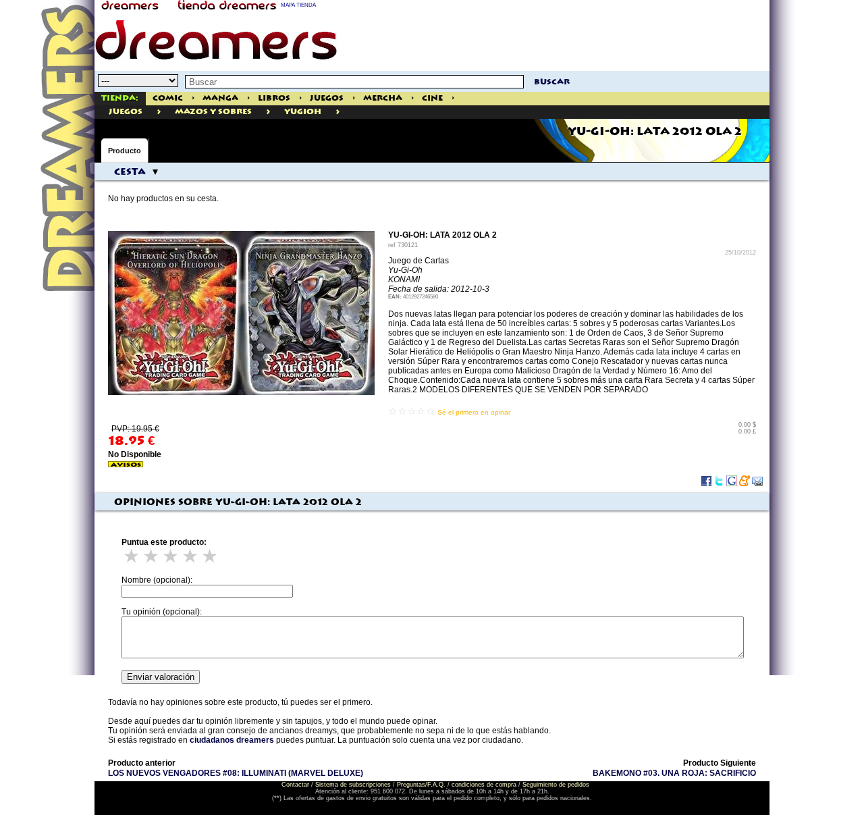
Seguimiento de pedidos (555, 784)
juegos (125, 111)
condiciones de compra (484, 784)
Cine (432, 98)
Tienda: (119, 98)
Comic (168, 98)
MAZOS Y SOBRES (213, 111)
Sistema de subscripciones (353, 784)
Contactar (295, 784)
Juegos (327, 98)
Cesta (130, 172)
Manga (220, 98)
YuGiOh (302, 111)
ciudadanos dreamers (232, 740)
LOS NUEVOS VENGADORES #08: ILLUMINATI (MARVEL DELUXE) (235, 773)
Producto (124, 151)
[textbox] (354, 81)
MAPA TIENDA (298, 5)
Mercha (382, 98)
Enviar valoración (160, 677)
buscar (552, 82)
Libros (274, 98)
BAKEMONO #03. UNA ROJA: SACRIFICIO (674, 773)
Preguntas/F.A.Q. (421, 784)
